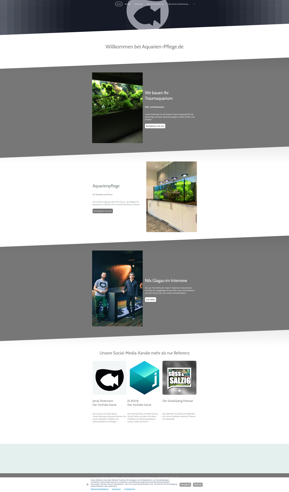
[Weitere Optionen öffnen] (194, 4)
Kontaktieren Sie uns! (155, 126)
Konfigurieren (129, 489)
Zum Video (150, 299)
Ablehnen (198, 485)
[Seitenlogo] (100, 21)
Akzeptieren (185, 485)
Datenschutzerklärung (99, 489)
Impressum (116, 489)
